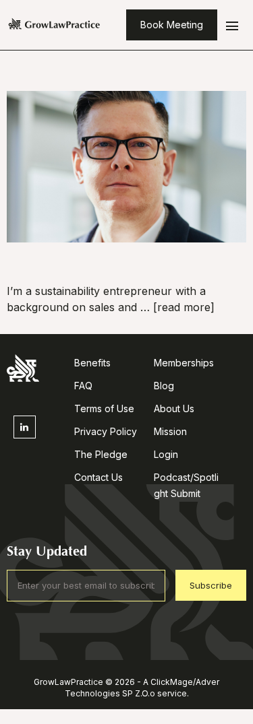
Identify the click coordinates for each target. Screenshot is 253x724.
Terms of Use (104, 408)
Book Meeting (171, 24)
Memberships (184, 362)
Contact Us (98, 477)
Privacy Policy (105, 431)
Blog (164, 385)
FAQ (83, 385)
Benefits (92, 362)
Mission (170, 431)
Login (166, 454)
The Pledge (101, 454)
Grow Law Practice (55, 25)
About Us (174, 408)
